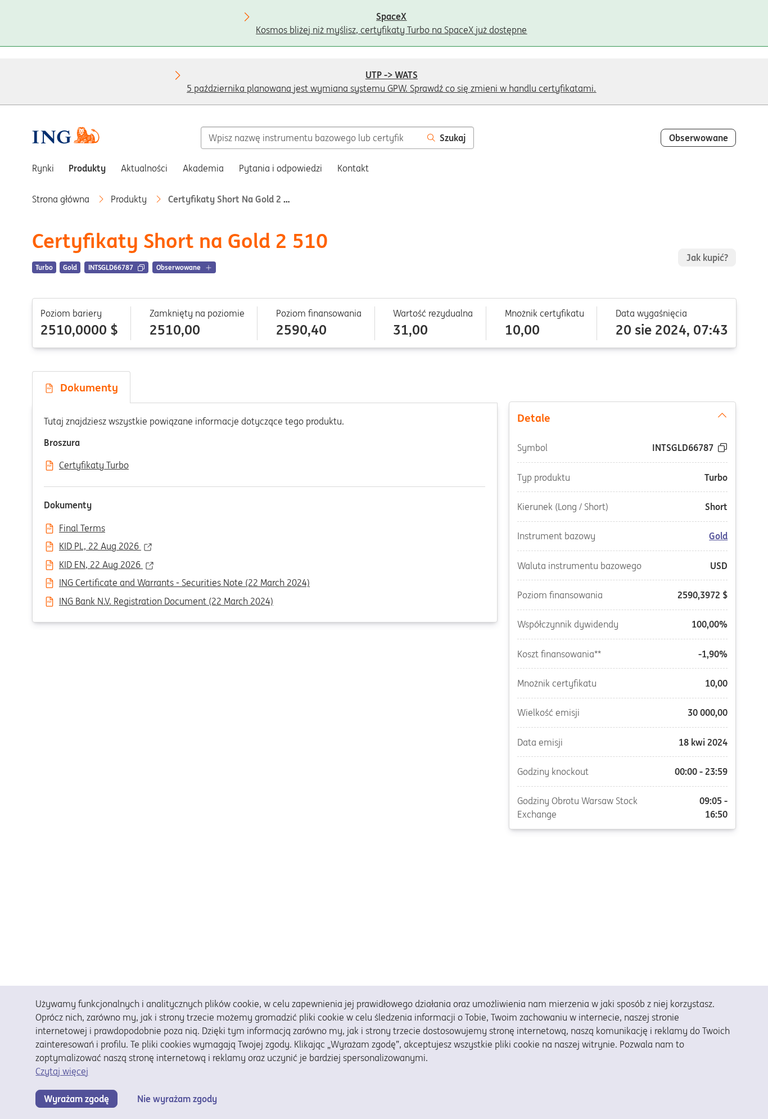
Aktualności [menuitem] (144, 168)
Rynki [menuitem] (43, 168)
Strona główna (62, 199)
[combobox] (310, 137)
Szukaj (453, 137)
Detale (533, 417)
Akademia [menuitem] (203, 168)
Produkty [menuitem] (87, 168)
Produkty (130, 199)
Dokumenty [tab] (86, 387)
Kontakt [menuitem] (353, 168)
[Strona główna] (65, 136)
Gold (719, 536)
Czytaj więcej (61, 1071)
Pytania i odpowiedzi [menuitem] (280, 168)
